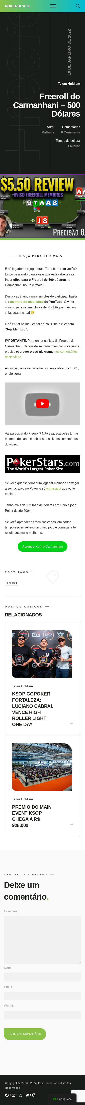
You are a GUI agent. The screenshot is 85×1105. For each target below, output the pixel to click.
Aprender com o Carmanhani (42, 546)
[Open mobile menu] (53, 6)
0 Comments (70, 132)
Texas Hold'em (69, 83)
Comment (11, 911)
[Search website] (77, 6)
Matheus (48, 132)
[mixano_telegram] (27, 1096)
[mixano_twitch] (34, 1096)
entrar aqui (54, 488)
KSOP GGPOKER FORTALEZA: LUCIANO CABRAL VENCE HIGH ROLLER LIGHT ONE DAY (32, 709)
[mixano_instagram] (20, 1096)
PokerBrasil (18, 6)
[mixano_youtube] (14, 1096)
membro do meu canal (27, 301)
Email (8, 987)
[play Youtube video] (42, 403)
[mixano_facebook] (7, 1096)
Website (9, 1005)
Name (8, 968)
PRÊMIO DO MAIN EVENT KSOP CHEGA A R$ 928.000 (31, 816)
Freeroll (12, 582)
